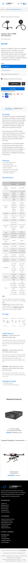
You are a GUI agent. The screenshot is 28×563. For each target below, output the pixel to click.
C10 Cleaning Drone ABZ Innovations (14, 472)
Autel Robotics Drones (7, 522)
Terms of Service (5, 512)
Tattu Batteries (5, 526)
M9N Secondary (6, 70)
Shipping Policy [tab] (18, 108)
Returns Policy (5, 507)
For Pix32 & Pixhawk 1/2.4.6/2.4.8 (10, 74)
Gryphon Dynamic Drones (7, 519)
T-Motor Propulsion (6, 524)
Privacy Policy (4, 508)
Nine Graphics (23, 550)
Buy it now (13, 89)
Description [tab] (8, 108)
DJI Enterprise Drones (6, 521)
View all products (20, 440)
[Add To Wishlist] (23, 83)
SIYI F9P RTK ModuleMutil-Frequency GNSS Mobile (14, 429)
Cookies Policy (5, 510)
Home (2, 9)
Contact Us (4, 503)
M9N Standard (5, 66)
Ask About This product (16, 78)
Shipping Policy (5, 505)
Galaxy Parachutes (6, 527)
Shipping (5, 78)
